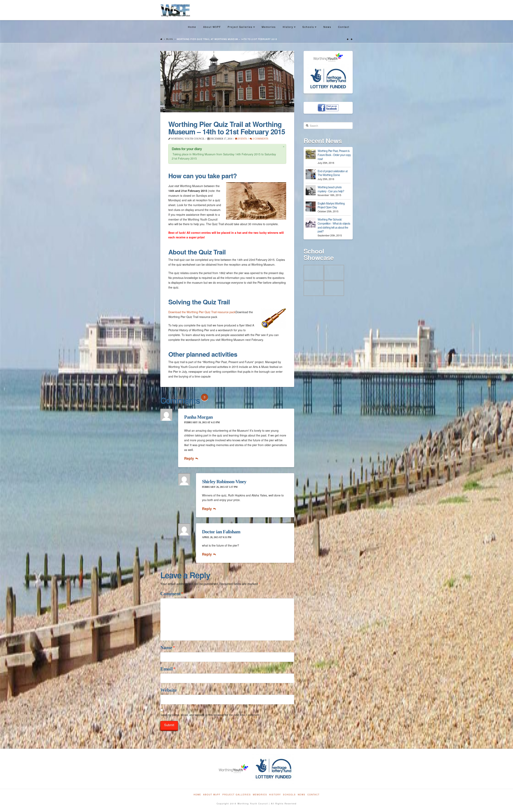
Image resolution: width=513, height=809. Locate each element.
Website (168, 690)
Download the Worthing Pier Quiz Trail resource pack (201, 312)
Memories (269, 26)
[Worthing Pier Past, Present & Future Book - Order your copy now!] (311, 154)
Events (242, 138)
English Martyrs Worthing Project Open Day (331, 205)
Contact (343, 26)
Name (167, 647)
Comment (171, 593)
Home (192, 26)
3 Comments (260, 138)
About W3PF (212, 26)
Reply (189, 458)
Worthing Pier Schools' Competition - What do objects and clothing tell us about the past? (334, 225)
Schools (309, 23)
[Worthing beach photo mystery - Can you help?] (311, 190)
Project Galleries (241, 23)
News (327, 26)
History (289, 23)
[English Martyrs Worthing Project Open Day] (311, 206)
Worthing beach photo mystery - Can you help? (331, 189)
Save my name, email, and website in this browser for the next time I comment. (210, 715)
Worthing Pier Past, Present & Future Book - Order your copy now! (334, 155)
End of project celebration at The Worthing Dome (332, 173)
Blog (169, 39)
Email (168, 668)
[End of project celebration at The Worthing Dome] (311, 174)
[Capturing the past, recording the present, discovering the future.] (175, 10)
